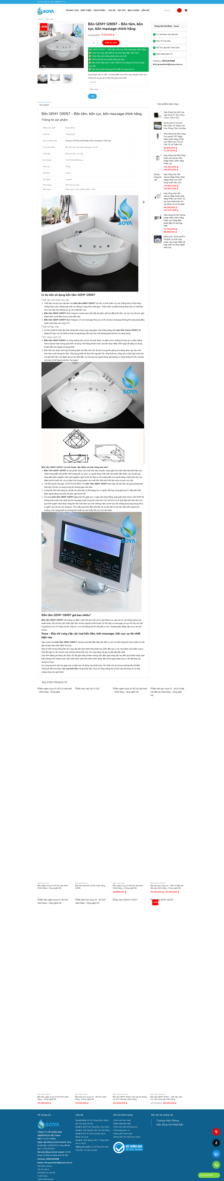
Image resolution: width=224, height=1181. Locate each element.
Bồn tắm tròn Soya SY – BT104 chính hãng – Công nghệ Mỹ (90, 1098)
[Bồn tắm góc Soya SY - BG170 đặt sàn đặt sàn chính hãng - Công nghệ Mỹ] (168, 784)
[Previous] (41, 46)
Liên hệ (145, 10)
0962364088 (168, 60)
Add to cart (111, 42)
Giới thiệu (86, 10)
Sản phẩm (99, 10)
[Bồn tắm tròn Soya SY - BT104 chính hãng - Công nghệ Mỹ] (92, 995)
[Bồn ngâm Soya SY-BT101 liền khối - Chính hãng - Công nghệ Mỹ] (55, 784)
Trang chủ (72, 10)
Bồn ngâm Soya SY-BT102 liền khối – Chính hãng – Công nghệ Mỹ (128, 886)
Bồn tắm (50, 19)
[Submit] (179, 10)
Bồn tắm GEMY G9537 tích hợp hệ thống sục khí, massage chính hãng (130, 1098)
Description (44, 105)
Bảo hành (133, 10)
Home (40, 19)
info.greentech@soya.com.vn (58, 1162)
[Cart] (186, 10)
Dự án (112, 10)
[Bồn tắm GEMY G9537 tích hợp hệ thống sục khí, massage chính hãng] (130, 995)
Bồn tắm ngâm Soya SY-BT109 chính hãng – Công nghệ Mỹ (53, 1098)
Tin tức (121, 10)
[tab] (44, 105)
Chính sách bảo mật (122, 1123)
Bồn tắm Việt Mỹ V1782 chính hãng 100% (90, 886)
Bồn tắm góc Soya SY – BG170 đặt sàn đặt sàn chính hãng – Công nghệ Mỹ (166, 886)
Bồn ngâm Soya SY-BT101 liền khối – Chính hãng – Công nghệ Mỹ (53, 886)
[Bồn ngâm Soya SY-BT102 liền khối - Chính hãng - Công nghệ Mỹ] (130, 784)
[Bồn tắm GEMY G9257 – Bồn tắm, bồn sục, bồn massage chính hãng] (168, 995)
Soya (51, 662)
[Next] (81, 46)
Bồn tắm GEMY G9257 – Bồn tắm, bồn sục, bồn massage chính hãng (166, 1098)
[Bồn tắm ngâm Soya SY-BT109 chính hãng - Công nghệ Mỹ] (55, 995)
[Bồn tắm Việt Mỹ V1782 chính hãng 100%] (92, 784)
